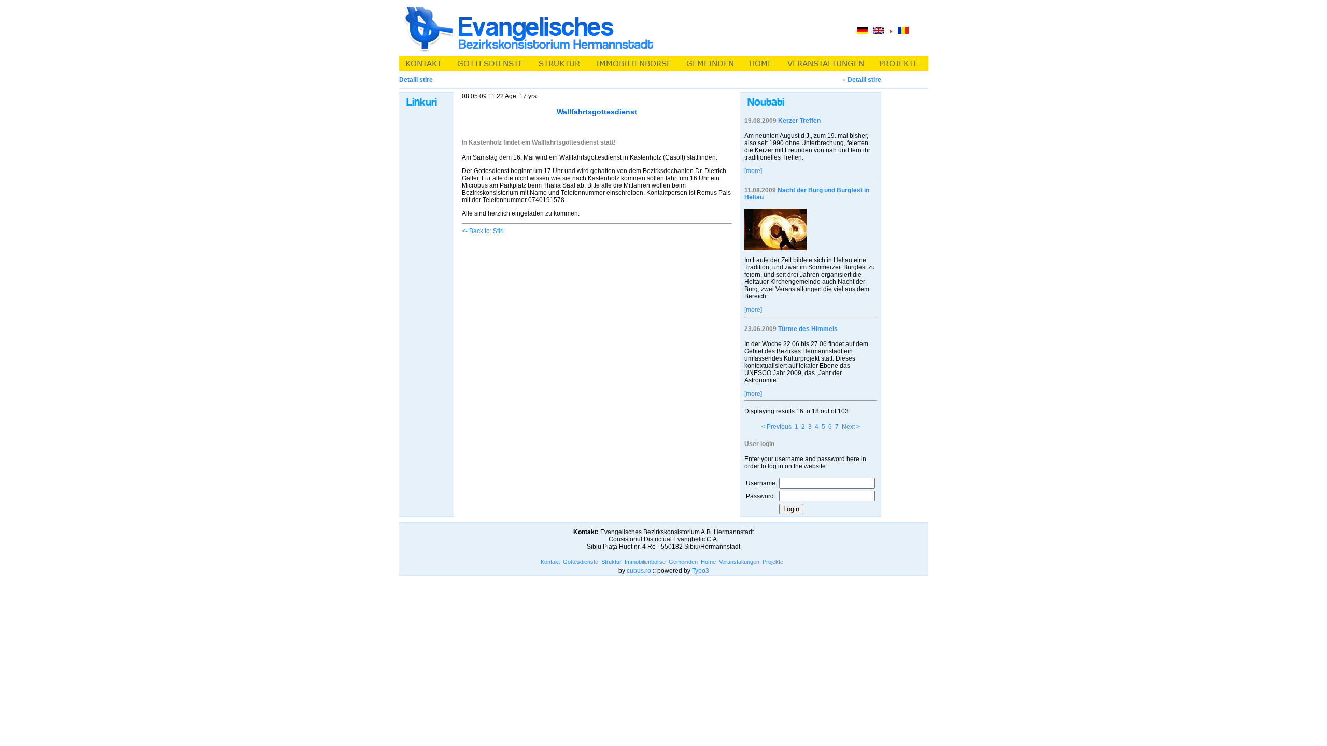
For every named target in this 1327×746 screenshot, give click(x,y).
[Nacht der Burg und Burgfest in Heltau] (775, 248)
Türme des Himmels (808, 329)
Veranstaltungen (739, 561)
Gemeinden (683, 561)
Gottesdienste (580, 561)
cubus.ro (639, 571)
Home (708, 561)
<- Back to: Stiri (483, 231)
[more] (753, 171)
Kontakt (550, 561)
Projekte (773, 561)
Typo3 (700, 571)
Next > (851, 427)
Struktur (611, 561)
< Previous (776, 427)
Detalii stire (864, 79)
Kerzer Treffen (799, 120)
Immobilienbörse (645, 561)
